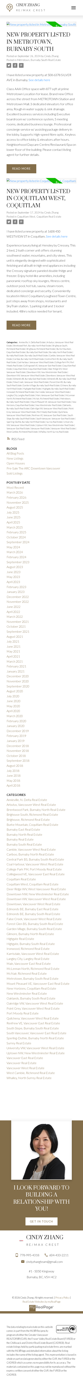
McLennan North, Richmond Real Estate (33, 968)
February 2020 (16, 721)
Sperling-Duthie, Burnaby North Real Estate (26, 422)
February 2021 (16, 666)
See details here (39, 80)
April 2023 (13, 582)
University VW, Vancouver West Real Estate (35, 1048)
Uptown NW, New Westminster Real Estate (55, 425)
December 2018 (18, 746)
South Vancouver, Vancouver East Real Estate (55, 418)
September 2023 (18, 562)
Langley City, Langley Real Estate (21, 395)
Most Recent (15, 487)
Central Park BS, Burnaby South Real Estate (35, 859)
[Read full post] (41, 27)
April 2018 (13, 785)
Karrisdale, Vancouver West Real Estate (53, 392)
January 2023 (16, 591)
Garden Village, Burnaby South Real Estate (41, 385)
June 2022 (13, 606)
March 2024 (15, 552)
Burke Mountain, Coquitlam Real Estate (32, 824)
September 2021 (18, 631)
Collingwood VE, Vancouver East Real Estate (43, 365)
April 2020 (13, 711)
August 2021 (15, 636)
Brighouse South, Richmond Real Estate (32, 814)
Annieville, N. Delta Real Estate (32, 342)
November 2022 (18, 601)
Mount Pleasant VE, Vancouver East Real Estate (51, 402)
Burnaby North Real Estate (61, 352)
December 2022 (18, 597)
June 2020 (13, 701)
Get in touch (41, 1221)
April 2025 (13, 522)
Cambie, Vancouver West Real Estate (31, 849)
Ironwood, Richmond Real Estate (21, 392)
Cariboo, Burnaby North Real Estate (28, 359)
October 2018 (16, 755)
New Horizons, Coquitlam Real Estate (31, 988)
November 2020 (18, 681)
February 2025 (16, 532)
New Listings (15, 458)
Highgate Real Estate (32, 388)
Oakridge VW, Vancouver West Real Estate (49, 408)
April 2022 (13, 611)
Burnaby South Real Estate (36, 355)
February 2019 (16, 735)
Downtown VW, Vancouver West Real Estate (26, 375)
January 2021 (16, 671)
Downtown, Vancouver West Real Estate (33, 904)
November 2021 (18, 621)
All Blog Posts (15, 453)
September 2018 (18, 760)
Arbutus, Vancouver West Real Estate (31, 804)
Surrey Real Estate (54, 422)
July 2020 (13, 696)
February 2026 (16, 497)
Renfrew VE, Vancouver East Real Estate (49, 415)
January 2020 (16, 726)
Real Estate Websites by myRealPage (42, 1301)
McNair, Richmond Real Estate (46, 398)
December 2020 (18, 676)
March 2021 (15, 661)
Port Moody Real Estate (47, 412)
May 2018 (13, 780)
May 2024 (13, 547)
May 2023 (13, 577)
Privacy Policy (62, 1297)
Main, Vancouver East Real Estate (50, 395)
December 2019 (18, 731)
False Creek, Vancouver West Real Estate (31, 382)
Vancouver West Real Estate (63, 428)
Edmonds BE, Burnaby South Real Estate (33, 914)
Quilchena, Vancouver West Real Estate (33, 1018)
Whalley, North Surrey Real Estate (54, 431)
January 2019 (16, 741)
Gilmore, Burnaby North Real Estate (30, 934)
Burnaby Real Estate (15, 355)
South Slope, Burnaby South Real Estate (33, 1028)
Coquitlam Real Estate (21, 879)
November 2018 (18, 750)
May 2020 (13, 706)
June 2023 (13, 572)
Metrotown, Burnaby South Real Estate (39, 60)
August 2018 (15, 765)
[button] (41, 1221)
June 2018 (13, 775)
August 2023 (15, 567)
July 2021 (13, 641)
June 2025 (13, 517)
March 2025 (15, 527)
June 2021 (13, 646)
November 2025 (18, 502)
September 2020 (18, 686)
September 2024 (18, 542)
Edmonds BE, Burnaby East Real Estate (30, 378)
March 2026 (15, 492)
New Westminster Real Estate (49, 405)
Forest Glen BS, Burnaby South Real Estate (35, 924)
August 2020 (15, 691)
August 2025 (15, 507)
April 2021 (13, 656)
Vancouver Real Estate (40, 428)
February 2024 (16, 557)
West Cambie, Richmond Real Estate (22, 431)
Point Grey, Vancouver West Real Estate (33, 1008)
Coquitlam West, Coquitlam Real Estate (39, 216)
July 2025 (13, 512)
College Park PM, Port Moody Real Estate (34, 869)
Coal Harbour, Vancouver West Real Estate (35, 362)
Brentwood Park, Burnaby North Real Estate (32, 345)
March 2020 (15, 716)
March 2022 (15, 616)
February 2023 (16, 587)
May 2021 (13, 651)
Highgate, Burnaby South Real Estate (58, 388)
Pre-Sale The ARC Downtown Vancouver (33, 468)
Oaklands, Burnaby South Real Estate (31, 998)
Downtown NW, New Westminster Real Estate (47, 372)
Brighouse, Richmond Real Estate (41, 349)
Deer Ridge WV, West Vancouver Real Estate (36, 889)
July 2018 (13, 770)
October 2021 (16, 626)
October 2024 (16, 537)
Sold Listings (15, 473)
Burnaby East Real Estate (37, 352)
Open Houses (16, 463)
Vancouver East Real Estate (18, 428)
